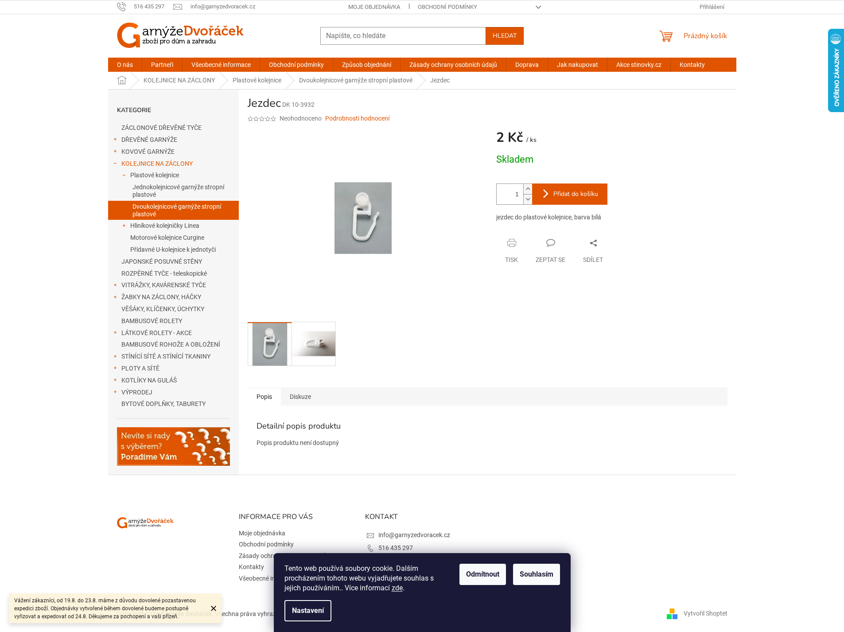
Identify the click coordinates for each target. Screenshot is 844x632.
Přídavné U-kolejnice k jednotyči (173, 249)
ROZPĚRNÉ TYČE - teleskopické (164, 273)
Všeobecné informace (268, 578)
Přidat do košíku (575, 194)
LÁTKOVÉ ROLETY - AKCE (156, 332)
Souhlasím (536, 574)
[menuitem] (125, 65)
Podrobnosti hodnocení (357, 118)
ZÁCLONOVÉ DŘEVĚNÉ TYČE (161, 127)
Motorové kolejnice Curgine (167, 237)
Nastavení (308, 610)
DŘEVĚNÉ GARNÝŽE (149, 139)
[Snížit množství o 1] (527, 199)
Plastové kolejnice (154, 175)
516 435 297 (395, 547)
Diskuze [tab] (300, 396)
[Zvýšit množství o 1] (527, 189)
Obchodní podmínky (447, 7)
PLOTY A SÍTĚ (140, 368)
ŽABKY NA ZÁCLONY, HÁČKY (161, 296)
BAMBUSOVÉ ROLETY (151, 320)
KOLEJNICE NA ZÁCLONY (157, 163)
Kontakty (251, 566)
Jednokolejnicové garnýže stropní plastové (178, 190)
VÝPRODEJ (136, 392)
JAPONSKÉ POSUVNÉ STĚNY (161, 261)
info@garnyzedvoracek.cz (414, 534)
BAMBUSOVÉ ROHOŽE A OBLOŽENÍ (170, 344)
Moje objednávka (374, 7)
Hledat (505, 35)
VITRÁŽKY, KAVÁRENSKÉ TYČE (163, 285)
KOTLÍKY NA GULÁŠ (149, 380)
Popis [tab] (264, 396)
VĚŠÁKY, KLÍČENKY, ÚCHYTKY (162, 308)
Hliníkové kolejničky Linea (164, 225)
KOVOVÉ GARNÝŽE (148, 151)
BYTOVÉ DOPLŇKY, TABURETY (163, 403)
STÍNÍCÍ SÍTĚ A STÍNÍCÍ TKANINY (165, 356)
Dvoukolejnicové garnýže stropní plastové (176, 210)
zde (397, 588)
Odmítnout (482, 574)
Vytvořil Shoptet (705, 613)
